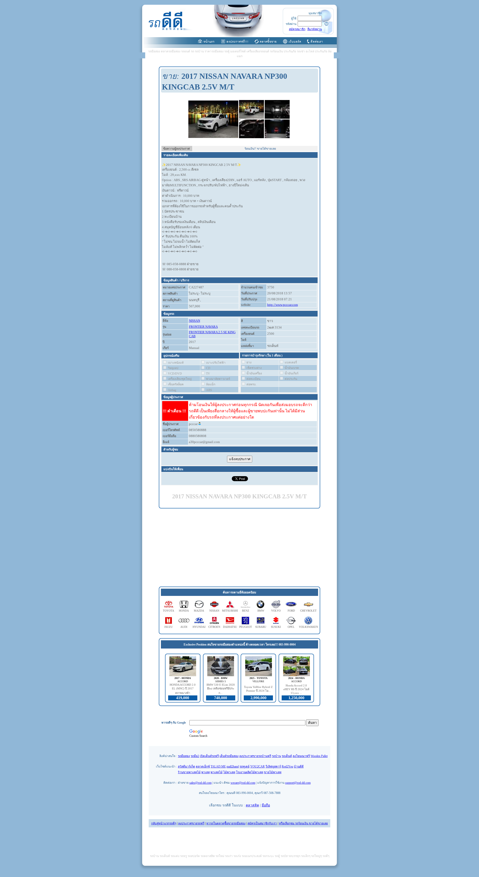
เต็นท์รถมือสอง (229, 756)
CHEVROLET (308, 610)
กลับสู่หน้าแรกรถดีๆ (163, 823)
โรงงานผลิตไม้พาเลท (249, 772)
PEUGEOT (245, 626)
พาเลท (205, 772)
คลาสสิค (252, 805)
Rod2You (287, 766)
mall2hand (233, 766)
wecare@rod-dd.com (243, 782)
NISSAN (194, 321)
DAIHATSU (230, 626)
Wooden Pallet (319, 756)
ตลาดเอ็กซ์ (203, 766)
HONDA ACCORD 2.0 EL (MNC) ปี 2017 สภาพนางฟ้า (183, 688)
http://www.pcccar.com (282, 305)
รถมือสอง (184, 756)
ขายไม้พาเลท (272, 772)
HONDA (184, 610)
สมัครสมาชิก (297, 29)
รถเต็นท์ (287, 756)
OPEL (291, 626)
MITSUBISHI (230, 610)
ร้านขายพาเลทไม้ (189, 772)
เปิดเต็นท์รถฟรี (209, 756)
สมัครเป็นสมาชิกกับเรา (262, 823)
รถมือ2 (195, 756)
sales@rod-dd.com (200, 782)
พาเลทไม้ (217, 772)
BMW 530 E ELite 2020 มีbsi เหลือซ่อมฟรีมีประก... (221, 688)
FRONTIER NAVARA (203, 327)
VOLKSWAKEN (308, 626)
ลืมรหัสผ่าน (314, 29)
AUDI (183, 626)
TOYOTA (168, 610)
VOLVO (276, 610)
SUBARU (260, 626)
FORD (291, 610)
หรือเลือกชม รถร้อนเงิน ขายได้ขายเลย (303, 823)
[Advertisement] (239, 548)
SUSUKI (276, 626)
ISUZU (168, 626)
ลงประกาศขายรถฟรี (191, 823)
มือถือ (266, 805)
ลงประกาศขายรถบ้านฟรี (255, 756)
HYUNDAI (199, 626)
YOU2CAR (257, 766)
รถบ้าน (276, 756)
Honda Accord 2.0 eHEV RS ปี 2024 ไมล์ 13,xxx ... (296, 689)
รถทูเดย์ (244, 766)
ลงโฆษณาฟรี (301, 756)
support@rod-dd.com (298, 782)
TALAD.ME (218, 766)
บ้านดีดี (299, 766)
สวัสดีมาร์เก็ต (186, 766)
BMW (260, 610)
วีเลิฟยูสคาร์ (273, 766)
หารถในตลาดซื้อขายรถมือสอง (225, 823)
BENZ (245, 610)
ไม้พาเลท (229, 772)
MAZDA (199, 610)
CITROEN (214, 626)
